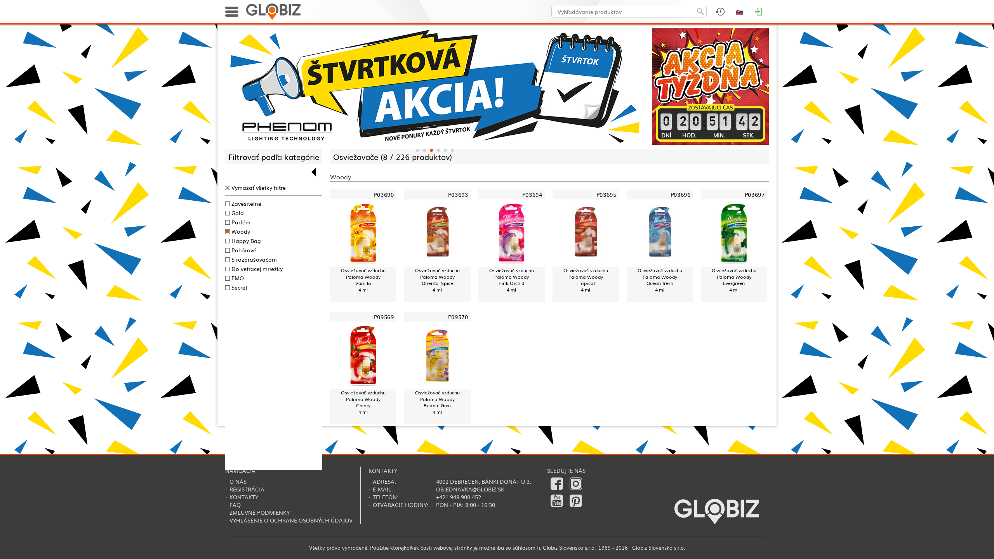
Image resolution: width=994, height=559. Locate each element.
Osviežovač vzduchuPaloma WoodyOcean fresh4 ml (660, 280)
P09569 (384, 317)
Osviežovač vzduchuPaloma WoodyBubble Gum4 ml (437, 402)
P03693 (458, 195)
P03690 (384, 195)
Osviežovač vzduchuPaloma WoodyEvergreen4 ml (734, 280)
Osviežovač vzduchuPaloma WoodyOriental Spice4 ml (437, 280)
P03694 (532, 195)
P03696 (680, 195)
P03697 (755, 195)
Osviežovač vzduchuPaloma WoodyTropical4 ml (585, 280)
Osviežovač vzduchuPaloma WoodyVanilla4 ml (363, 280)
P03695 (606, 195)
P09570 (458, 317)
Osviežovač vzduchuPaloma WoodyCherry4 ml (363, 402)
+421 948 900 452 (458, 497)
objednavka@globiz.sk (470, 489)
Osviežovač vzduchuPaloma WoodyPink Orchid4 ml (511, 280)
